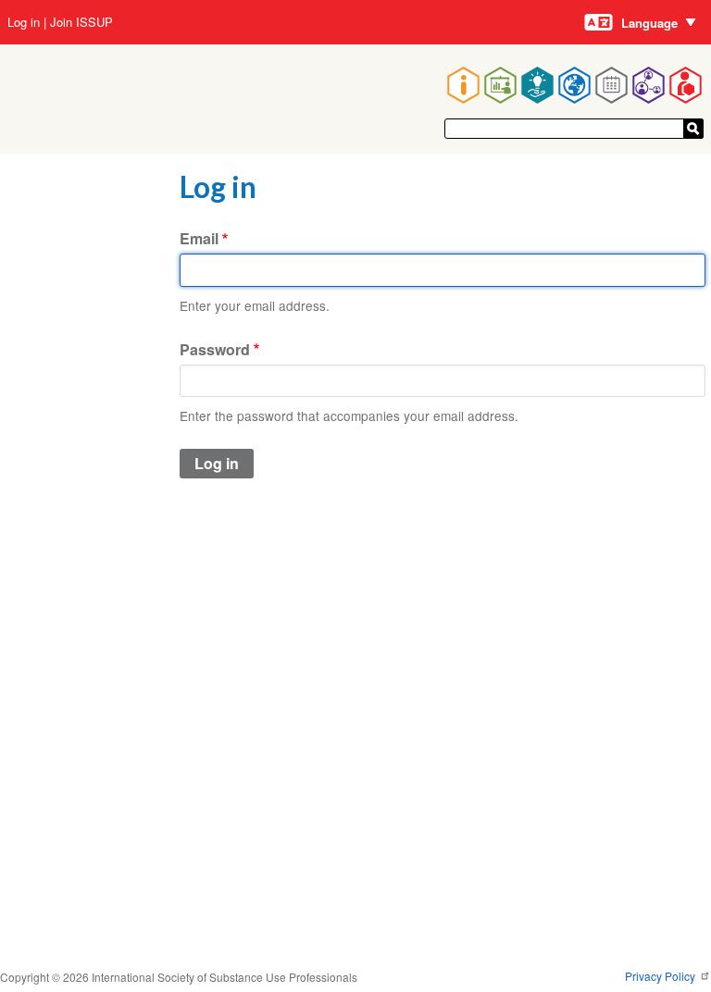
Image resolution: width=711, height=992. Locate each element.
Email (199, 238)
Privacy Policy (661, 976)
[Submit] (693, 128)
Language (649, 22)
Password (215, 349)
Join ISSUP (81, 22)
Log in (23, 22)
